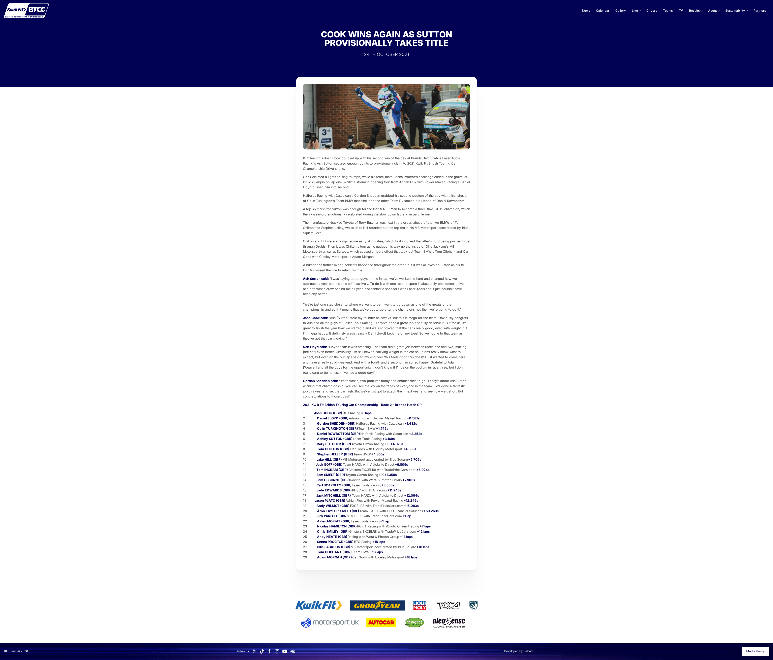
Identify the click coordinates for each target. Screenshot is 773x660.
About (712, 10)
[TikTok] (262, 651)
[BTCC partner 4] (448, 605)
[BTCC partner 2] (377, 605)
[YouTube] (284, 651)
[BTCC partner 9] (449, 623)
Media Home (755, 651)
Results (694, 10)
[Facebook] (269, 651)
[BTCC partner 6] (330, 623)
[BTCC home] (26, 10)
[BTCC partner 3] (419, 605)
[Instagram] (277, 651)
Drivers (651, 10)
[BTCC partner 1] (318, 605)
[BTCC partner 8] (414, 623)
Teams (668, 10)
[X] (254, 651)
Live (635, 10)
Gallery (620, 10)
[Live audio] (292, 651)
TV (681, 10)
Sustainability (735, 10)
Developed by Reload (518, 651)
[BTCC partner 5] (473, 605)
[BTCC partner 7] (381, 623)
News (586, 10)
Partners (759, 10)
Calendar (602, 10)
